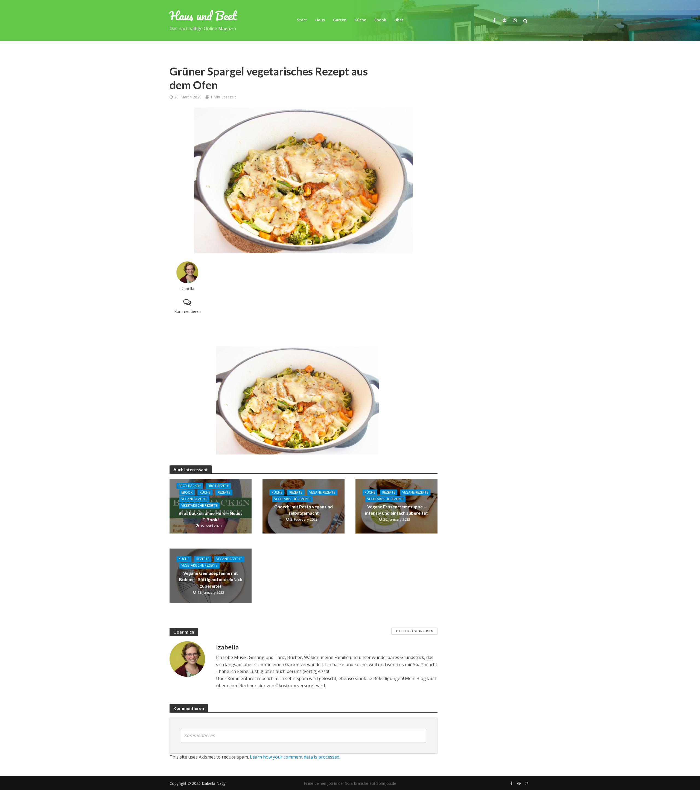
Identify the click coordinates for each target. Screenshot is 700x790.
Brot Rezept (218, 485)
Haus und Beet (203, 15)
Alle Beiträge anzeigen (414, 631)
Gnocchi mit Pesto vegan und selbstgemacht (303, 509)
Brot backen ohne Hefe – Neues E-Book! (211, 516)
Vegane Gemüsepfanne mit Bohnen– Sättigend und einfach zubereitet (210, 579)
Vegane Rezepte (194, 499)
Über (398, 19)
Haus (320, 19)
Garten (339, 19)
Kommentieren (187, 311)
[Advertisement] (327, 299)
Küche (360, 19)
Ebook (380, 19)
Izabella (187, 288)
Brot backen (190, 485)
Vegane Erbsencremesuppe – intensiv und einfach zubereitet (396, 509)
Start (302, 19)
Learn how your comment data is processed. (295, 757)
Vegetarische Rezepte (199, 505)
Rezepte (223, 492)
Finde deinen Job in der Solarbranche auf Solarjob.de (350, 783)
